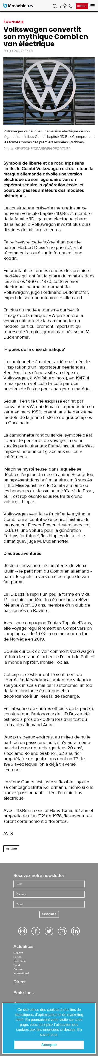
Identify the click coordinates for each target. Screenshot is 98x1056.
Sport (16, 965)
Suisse (17, 957)
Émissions (23, 993)
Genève (18, 953)
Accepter (49, 1045)
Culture (18, 969)
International (21, 973)
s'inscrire (49, 914)
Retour (11, 848)
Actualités (23, 946)
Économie (19, 961)
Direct (82, 6)
